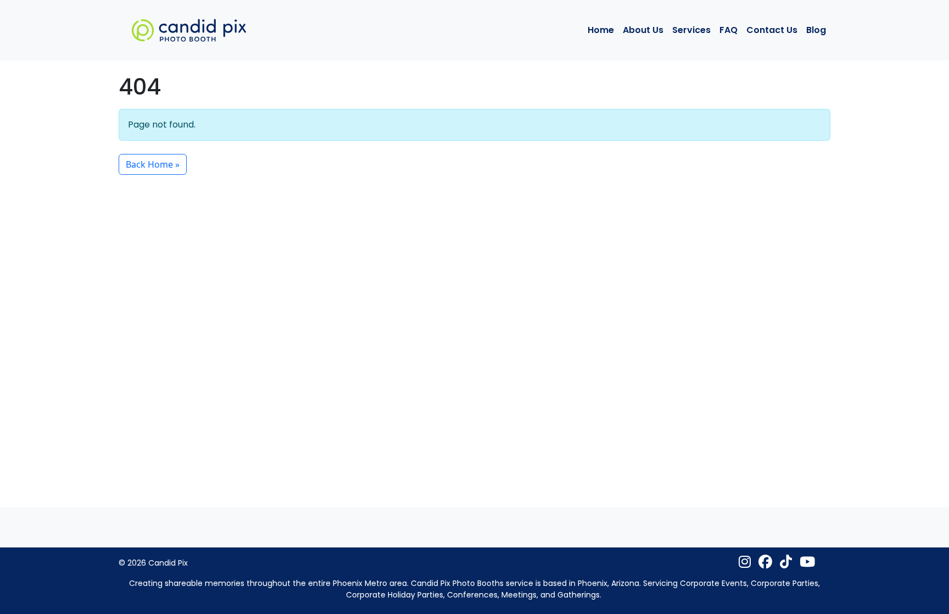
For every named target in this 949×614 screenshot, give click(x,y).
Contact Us (771, 30)
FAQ (728, 30)
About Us (643, 30)
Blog (816, 30)
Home (601, 30)
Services (691, 30)
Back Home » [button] (153, 164)
